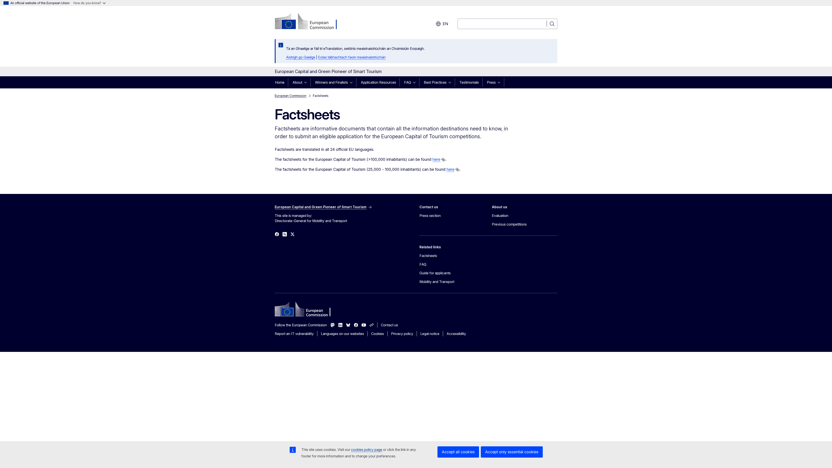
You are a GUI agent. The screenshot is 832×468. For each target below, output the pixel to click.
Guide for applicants (435, 273)
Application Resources (378, 82)
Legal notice (429, 334)
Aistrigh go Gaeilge (300, 57)
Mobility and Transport (436, 282)
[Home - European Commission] (310, 21)
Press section (430, 215)
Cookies (377, 334)
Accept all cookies (458, 452)
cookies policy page (366, 449)
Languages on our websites (342, 334)
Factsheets (428, 256)
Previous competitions (509, 224)
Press (491, 82)
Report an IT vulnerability (294, 334)
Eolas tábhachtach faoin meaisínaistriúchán (352, 57)
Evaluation (500, 215)
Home (279, 82)
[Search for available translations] (443, 160)
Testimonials (469, 82)
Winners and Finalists (331, 82)
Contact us (389, 325)
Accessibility (456, 334)
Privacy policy (402, 334)
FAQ (407, 82)
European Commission (290, 96)
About (297, 82)
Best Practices (435, 82)
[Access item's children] (306, 82)
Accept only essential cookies (511, 452)
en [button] (445, 23)
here (436, 159)
